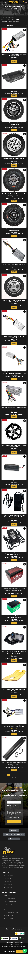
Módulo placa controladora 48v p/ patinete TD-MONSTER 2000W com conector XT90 (14, 372)
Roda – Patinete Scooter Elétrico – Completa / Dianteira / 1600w (14, 123)
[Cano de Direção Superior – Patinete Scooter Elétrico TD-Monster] (14, 748)
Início (2, 17)
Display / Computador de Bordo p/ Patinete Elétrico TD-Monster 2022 (14, 652)
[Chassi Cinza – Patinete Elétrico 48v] (14, 76)
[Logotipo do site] (14, 2)
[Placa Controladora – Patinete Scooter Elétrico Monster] (14, 250)
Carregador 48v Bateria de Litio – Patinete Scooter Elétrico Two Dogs (14, 553)
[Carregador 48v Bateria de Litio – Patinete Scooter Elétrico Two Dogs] (14, 539)
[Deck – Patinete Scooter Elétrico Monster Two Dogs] (14, 675)
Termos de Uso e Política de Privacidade (14, 813)
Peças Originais (9, 17)
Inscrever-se (14, 821)
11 (24, 775)
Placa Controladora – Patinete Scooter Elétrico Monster (14, 265)
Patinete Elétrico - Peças (7, 19)
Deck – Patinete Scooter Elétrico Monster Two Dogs (14, 690)
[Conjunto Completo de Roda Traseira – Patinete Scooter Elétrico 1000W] (14, 144)
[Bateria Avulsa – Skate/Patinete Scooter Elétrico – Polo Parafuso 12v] (14, 606)
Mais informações (9, 951)
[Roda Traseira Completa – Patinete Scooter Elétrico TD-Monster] (14, 180)
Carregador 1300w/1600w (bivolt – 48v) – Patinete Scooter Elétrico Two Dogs (14, 516)
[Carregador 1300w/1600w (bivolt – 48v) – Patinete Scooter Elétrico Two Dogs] (14, 501)
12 (12, 777)
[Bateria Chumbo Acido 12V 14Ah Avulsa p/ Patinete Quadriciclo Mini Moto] (14, 574)
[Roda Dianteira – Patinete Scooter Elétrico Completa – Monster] (14, 215)
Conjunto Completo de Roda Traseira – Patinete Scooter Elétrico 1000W (14, 159)
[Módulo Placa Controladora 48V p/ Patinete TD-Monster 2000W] (14, 40)
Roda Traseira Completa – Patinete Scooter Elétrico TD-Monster (14, 194)
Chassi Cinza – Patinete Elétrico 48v (14, 90)
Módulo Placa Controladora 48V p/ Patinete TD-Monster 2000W (14, 55)
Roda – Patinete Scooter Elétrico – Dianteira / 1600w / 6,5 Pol (14, 446)
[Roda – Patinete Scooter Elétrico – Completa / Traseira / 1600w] (14, 286)
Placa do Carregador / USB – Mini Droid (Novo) (14, 481)
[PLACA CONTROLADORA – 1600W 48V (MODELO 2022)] (14, 322)
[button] (25, 951)
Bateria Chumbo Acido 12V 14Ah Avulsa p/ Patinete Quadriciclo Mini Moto (14, 589)
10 (22, 775)
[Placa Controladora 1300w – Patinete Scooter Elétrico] (14, 393)
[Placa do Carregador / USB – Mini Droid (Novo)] (14, 467)
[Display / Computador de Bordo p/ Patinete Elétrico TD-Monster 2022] (14, 637)
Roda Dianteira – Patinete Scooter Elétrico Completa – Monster (14, 229)
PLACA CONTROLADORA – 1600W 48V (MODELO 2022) (14, 337)
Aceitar (20, 951)
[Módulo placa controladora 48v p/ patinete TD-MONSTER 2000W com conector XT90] (14, 358)
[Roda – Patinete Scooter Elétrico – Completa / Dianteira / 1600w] (14, 110)
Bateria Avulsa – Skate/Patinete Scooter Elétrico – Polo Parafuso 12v (14, 616)
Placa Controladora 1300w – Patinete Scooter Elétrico (14, 408)
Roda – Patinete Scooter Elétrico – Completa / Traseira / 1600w (14, 301)
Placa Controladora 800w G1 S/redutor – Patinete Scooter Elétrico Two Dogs (14, 725)
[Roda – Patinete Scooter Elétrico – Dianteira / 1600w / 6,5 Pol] (14, 431)
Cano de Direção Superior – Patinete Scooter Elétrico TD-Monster (14, 763)
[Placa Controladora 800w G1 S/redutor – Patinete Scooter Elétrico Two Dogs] (14, 711)
